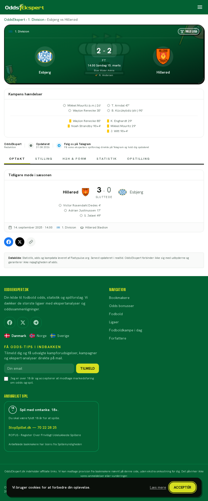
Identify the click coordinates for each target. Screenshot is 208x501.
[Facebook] (9, 322)
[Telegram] (36, 322)
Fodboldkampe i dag (125, 330)
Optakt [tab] (17, 159)
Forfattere (117, 338)
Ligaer (114, 322)
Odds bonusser (121, 305)
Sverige (63, 335)
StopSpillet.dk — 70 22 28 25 (33, 427)
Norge (42, 335)
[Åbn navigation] (200, 7)
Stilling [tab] (44, 159)
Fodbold (116, 314)
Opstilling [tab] (138, 159)
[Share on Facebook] (8, 241)
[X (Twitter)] (22, 322)
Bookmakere (119, 297)
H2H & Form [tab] (74, 159)
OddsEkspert (14, 19)
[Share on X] (19, 241)
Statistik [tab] (107, 159)
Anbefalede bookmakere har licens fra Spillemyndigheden (45, 444)
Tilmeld (87, 368)
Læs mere (158, 487)
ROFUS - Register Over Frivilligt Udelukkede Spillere (45, 435)
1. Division (36, 19)
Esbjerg (45, 72)
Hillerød (163, 72)
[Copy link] (31, 241)
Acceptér (182, 487)
